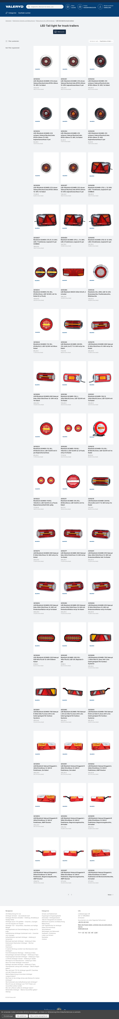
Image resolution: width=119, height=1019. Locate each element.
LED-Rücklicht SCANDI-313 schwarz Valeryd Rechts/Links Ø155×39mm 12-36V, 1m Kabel (71, 134)
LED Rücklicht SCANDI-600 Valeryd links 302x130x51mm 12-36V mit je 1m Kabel (45, 397)
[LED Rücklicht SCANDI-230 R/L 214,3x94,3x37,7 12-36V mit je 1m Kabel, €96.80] (73, 324)
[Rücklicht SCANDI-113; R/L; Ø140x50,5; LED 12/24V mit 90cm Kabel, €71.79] (46, 324)
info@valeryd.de (83, 928)
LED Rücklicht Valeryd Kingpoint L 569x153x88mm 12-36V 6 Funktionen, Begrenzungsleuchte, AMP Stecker (45, 875)
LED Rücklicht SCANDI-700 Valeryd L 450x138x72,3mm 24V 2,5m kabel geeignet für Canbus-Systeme (100, 659)
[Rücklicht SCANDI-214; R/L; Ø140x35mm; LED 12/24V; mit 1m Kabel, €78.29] (73, 481)
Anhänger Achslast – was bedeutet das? (18, 916)
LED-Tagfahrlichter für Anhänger (51, 925)
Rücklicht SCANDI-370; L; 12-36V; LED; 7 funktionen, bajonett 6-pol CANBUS (100, 189)
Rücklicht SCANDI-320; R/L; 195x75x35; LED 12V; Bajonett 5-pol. (72, 658)
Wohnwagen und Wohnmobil (50, 931)
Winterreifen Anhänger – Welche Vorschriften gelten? (21, 990)
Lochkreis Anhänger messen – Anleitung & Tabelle (21, 958)
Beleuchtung (45, 923)
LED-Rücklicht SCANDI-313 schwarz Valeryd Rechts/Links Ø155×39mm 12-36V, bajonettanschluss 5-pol (98, 135)
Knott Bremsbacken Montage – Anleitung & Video (20, 953)
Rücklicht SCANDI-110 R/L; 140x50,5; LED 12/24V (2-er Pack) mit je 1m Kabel (73, 450)
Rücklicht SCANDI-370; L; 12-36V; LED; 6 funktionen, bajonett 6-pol (73, 240)
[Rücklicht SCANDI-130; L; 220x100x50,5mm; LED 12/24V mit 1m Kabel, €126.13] (73, 376)
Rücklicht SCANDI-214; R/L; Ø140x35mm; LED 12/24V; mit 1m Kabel (72, 502)
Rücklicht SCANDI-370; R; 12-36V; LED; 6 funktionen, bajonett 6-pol (100, 240)
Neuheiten (45, 937)
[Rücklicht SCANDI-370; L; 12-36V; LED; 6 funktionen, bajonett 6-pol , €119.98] (73, 220)
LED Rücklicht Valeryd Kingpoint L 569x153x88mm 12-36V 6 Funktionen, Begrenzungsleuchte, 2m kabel (73, 820)
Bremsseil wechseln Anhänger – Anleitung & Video (21, 941)
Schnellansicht (47, 70)
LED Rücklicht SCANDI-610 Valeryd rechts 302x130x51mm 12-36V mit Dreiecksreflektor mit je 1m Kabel (73, 606)
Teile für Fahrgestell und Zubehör (52, 919)
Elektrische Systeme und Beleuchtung (53, 921)
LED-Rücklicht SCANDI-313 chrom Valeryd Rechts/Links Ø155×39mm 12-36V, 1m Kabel (45, 189)
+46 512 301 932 (83, 922)
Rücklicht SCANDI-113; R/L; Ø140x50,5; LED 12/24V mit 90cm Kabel (45, 345)
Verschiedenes (46, 929)
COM (95, 932)
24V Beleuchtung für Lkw (13, 914)
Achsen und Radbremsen (49, 914)
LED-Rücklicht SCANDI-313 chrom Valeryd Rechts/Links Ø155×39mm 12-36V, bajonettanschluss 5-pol (73, 189)
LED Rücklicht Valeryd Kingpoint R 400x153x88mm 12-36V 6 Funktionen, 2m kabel (73, 767)
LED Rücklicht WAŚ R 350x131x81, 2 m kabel (73, 292)
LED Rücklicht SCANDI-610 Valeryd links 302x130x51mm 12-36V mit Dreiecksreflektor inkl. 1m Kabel (100, 554)
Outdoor (44, 939)
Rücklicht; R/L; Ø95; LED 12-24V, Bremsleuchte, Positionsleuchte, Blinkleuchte (99, 293)
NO (86, 932)
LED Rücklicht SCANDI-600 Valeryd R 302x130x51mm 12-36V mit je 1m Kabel (100, 345)
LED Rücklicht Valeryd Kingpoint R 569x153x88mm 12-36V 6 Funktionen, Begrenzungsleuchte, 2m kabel (100, 820)
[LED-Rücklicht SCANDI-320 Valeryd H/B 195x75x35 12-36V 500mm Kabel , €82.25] (46, 637)
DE (89, 932)
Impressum (9, 947)
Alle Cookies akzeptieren (38, 1016)
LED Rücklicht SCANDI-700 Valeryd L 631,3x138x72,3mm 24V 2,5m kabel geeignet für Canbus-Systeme (73, 714)
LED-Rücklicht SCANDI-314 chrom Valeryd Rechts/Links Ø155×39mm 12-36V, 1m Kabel (45, 82)
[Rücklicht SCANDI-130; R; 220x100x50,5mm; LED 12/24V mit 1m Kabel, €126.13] (100, 376)
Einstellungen (8, 1016)
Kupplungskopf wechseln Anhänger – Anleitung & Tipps (22, 956)
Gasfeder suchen (24, 13)
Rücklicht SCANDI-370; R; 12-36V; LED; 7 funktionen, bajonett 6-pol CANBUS (45, 241)
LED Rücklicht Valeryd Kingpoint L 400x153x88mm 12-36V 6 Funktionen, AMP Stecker (100, 767)
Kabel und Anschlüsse (48, 927)
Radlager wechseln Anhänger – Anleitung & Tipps (20, 964)
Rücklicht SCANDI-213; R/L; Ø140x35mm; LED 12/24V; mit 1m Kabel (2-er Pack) (45, 293)
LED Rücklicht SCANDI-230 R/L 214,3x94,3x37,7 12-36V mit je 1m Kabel (73, 345)
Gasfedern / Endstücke (49, 933)
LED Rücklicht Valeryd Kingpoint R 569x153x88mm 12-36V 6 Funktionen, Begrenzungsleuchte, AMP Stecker (73, 875)
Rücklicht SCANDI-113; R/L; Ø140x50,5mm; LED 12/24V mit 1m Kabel (100, 450)
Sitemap (8, 991)
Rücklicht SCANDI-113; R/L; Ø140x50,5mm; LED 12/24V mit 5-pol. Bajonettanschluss (45, 450)
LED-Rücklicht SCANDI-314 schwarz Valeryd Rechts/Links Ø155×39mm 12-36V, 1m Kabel (99, 82)
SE (83, 932)
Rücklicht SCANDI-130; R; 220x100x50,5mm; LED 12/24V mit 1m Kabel (100, 397)
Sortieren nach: (94, 41)
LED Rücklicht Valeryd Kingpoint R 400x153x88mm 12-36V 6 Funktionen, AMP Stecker (45, 819)
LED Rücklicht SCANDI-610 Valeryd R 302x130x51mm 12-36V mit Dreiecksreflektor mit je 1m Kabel (100, 606)
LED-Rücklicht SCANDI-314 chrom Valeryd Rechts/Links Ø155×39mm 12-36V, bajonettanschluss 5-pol (73, 82)
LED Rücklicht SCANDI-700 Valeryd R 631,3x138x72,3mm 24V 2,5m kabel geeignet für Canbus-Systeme (100, 714)
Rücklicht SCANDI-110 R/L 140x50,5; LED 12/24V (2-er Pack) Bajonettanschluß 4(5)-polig (45, 502)
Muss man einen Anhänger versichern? (17, 962)
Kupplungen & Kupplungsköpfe (51, 916)
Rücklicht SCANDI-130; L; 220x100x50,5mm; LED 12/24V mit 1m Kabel (73, 397)
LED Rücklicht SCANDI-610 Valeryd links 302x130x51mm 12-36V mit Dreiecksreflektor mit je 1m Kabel (45, 606)
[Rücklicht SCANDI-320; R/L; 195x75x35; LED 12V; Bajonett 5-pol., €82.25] (73, 637)
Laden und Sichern (47, 935)
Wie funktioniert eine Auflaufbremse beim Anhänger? (21, 982)
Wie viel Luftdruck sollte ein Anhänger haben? (19, 988)
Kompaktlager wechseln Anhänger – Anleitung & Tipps (22, 954)
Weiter (110, 894)
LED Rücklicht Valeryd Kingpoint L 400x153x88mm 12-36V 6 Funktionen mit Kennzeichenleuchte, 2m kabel (100, 875)
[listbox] (106, 41)
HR (92, 932)
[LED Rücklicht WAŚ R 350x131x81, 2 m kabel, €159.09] (73, 272)
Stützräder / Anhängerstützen (51, 917)
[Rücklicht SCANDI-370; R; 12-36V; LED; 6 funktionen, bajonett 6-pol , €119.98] (100, 220)
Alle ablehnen (21, 1016)
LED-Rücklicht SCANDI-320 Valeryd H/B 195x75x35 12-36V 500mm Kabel (46, 658)
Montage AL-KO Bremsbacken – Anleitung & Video (21, 960)
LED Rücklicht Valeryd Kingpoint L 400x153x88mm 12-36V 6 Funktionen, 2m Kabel (45, 767)
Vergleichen (46, 74)
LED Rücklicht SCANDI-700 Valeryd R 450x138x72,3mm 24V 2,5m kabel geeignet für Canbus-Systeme (45, 714)
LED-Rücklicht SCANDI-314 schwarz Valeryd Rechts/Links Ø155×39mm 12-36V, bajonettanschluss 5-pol (44, 135)
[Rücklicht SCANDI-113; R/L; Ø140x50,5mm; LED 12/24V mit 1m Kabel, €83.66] (100, 429)
